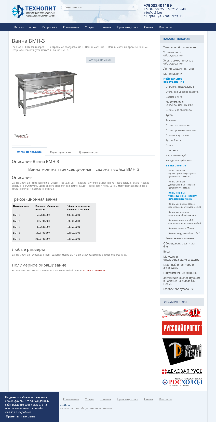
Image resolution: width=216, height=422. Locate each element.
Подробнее (23, 412)
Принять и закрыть (20, 416)
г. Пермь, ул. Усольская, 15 (163, 16)
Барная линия (174, 96)
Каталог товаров (25, 27)
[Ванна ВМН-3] (46, 90)
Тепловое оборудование (179, 47)
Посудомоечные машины (180, 273)
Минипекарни (172, 73)
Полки (169, 145)
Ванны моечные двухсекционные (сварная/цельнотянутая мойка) (181, 184)
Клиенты (105, 27)
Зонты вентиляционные (180, 238)
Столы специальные (178, 125)
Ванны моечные (94, 47)
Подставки (172, 150)
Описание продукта (29, 151)
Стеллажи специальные (180, 86)
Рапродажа (49, 27)
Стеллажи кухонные (177, 135)
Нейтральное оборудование (64, 47)
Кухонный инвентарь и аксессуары (178, 266)
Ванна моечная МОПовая (181, 228)
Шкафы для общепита (179, 110)
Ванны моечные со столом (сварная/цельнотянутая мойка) (184, 205)
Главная (16, 47)
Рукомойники (173, 140)
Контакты (165, 27)
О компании (71, 27)
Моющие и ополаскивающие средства (181, 258)
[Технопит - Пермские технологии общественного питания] (34, 11)
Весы (166, 251)
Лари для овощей (176, 155)
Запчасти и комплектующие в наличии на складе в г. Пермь (181, 281)
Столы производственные (181, 130)
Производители (127, 27)
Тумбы (169, 115)
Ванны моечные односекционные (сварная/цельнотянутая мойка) (182, 173)
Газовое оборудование (178, 289)
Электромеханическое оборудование (178, 62)
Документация (88, 152)
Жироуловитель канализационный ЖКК (179, 103)
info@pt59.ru (152, 12)
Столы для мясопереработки (182, 91)
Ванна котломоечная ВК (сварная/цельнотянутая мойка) (184, 222)
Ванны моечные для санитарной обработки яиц (182, 213)
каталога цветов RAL (95, 270)
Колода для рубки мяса (179, 160)
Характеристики (60, 152)
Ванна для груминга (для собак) (184, 233)
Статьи (148, 27)
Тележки (171, 120)
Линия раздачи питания (179, 68)
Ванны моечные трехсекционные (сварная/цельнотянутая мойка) (182, 195)
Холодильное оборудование (173, 54)
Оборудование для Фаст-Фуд (179, 245)
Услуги (89, 27)
